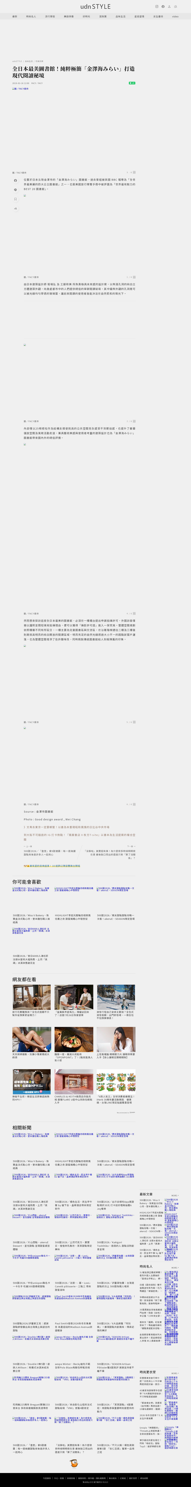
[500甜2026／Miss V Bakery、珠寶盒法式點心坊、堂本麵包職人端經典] (31, 900)
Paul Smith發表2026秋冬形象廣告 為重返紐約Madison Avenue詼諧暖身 (73, 1327)
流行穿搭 (50, 16)
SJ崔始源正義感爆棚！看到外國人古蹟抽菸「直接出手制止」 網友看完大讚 (151, 1277)
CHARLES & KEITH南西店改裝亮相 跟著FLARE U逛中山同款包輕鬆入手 (73, 1099)
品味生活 (121, 16)
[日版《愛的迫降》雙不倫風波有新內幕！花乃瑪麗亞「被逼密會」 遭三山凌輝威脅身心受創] (172, 1287)
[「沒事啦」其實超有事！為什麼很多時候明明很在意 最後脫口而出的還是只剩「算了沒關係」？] (73, 1430)
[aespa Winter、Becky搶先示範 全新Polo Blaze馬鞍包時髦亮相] (73, 1349)
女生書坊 (158, 16)
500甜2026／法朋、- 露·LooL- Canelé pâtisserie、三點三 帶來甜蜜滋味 (73, 1286)
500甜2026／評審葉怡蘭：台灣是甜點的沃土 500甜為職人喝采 (115, 1284)
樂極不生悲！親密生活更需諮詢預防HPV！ (30, 1098)
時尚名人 (31, 16)
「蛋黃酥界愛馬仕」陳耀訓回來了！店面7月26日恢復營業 (72, 1013)
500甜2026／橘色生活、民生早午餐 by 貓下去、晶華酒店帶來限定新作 (73, 1205)
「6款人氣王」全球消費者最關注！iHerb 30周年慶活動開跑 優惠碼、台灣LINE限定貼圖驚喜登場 (116, 1099)
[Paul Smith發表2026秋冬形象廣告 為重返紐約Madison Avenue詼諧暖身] (73, 1308)
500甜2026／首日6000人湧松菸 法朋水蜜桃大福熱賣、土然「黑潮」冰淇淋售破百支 (30, 959)
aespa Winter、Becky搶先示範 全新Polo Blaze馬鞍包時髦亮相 (72, 1365)
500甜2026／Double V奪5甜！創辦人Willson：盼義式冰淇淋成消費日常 (31, 1367)
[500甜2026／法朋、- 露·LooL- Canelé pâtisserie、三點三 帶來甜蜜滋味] (73, 1268)
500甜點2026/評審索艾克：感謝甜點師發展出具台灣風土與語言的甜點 (31, 1327)
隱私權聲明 (101, 1478)
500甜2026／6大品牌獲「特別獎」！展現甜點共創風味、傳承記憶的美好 (115, 1327)
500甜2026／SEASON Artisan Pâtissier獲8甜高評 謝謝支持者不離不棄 (115, 1367)
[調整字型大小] (15, 208)
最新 (14, 16)
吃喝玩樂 (39, 61)
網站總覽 (144, 1478)
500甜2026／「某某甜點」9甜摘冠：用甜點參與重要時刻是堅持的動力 (115, 1408)
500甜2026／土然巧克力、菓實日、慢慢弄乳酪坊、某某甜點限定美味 (73, 1246)
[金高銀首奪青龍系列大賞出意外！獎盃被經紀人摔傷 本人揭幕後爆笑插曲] (172, 1337)
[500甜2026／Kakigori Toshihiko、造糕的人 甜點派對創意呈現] (116, 1227)
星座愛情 (139, 16)
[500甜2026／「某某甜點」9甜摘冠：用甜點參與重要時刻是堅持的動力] (116, 1389)
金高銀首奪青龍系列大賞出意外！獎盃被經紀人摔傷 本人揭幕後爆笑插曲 (151, 1339)
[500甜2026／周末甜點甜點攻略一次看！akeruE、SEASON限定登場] (116, 900)
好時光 (86, 16)
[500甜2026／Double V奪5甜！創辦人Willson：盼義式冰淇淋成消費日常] (31, 1349)
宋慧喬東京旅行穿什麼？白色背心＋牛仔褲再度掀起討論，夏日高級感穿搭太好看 (151, 1382)
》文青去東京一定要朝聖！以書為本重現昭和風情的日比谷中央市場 (67, 827)
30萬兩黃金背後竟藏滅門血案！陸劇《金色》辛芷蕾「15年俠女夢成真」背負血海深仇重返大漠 (151, 1316)
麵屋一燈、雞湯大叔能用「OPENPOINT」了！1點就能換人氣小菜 (74, 1057)
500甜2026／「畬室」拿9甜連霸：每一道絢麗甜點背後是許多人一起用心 (31, 1448)
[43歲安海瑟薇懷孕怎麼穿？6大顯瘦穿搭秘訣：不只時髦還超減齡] (172, 1393)
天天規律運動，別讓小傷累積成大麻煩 (30, 1056)
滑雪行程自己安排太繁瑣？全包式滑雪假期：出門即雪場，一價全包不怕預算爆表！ (115, 1015)
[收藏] (15, 199)
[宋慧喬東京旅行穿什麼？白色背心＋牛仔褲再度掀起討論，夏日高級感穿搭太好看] (172, 1381)
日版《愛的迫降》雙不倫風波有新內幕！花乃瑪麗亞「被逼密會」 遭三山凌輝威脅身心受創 (151, 1289)
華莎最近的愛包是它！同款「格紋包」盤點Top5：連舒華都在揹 (151, 1443)
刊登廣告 (47, 1478)
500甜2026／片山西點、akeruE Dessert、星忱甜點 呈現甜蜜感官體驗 (31, 1246)
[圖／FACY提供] (74, 129)
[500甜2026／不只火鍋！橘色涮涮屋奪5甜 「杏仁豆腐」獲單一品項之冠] (116, 1430)
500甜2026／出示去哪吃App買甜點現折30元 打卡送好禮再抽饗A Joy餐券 (115, 1205)
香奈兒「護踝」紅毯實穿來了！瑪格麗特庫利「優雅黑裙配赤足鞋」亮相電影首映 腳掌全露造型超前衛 (151, 1328)
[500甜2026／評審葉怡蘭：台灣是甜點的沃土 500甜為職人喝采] (116, 1268)
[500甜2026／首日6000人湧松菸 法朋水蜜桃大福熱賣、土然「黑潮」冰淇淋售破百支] (31, 941)
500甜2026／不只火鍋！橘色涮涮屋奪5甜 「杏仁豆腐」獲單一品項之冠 (115, 1448)
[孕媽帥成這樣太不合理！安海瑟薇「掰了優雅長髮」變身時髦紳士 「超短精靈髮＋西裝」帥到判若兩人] (172, 1300)
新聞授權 (71, 1478)
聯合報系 (113, 1478)
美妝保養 (69, 16)
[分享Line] (15, 190)
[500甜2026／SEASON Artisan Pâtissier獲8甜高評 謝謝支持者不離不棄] (116, 1349)
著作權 (91, 1478)
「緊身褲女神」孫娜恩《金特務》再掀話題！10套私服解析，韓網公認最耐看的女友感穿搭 (151, 1407)
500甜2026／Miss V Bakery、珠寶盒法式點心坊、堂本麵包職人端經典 (31, 919)
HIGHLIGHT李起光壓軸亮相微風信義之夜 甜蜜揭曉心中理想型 (73, 917)
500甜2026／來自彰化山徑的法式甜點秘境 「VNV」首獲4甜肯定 (73, 1406)
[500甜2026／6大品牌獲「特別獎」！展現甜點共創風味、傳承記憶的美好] (116, 1308)
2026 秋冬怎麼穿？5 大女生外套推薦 (151, 1417)
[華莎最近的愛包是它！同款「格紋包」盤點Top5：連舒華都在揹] (172, 1443)
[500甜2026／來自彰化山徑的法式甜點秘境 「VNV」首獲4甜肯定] (73, 1389)
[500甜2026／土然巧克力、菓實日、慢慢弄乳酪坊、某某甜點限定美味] (73, 1227)
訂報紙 (123, 1478)
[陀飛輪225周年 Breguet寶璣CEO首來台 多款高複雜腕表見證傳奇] (31, 1389)
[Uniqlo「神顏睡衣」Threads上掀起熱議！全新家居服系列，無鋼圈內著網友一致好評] (172, 1430)
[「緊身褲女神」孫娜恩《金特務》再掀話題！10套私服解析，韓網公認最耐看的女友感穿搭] (172, 1406)
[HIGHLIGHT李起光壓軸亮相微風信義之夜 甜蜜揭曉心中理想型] (73, 900)
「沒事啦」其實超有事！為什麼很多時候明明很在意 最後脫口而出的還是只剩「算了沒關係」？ (74, 1448)
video (175, 16)
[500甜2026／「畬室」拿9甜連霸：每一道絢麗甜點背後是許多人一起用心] (31, 1430)
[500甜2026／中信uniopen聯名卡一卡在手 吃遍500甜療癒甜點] (31, 1268)
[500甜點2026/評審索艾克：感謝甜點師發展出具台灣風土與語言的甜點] (31, 1308)
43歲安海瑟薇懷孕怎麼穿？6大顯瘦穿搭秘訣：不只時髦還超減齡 (151, 1393)
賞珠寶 (103, 16)
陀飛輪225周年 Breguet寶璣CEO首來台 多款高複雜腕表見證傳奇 (31, 1406)
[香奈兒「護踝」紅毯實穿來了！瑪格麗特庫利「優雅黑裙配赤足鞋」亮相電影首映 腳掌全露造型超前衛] (172, 1325)
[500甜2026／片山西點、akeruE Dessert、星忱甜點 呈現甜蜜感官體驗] (31, 1227)
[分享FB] (15, 180)
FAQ (56, 1478)
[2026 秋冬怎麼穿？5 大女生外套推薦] (172, 1418)
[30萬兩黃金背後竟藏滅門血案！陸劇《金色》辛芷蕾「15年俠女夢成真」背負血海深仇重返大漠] (172, 1312)
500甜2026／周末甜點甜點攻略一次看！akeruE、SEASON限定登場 (116, 917)
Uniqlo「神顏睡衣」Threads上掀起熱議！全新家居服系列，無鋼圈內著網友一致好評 (151, 1432)
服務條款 (82, 1478)
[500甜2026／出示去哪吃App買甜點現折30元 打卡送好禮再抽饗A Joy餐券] (116, 1186)
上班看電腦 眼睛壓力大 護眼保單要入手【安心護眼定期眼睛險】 (116, 1056)
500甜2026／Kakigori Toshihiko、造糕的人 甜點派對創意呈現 (115, 1246)
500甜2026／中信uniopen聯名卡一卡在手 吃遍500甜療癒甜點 (31, 1284)
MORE (174, 1195)
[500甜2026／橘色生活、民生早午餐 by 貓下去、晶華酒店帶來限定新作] (73, 1186)
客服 (62, 1478)
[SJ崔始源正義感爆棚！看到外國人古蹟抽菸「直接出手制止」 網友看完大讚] (172, 1275)
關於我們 (133, 1478)
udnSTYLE (17, 61)
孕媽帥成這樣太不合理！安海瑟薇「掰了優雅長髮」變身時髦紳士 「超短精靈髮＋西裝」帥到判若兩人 (151, 1303)
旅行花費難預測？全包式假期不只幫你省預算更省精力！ (30, 1013)
